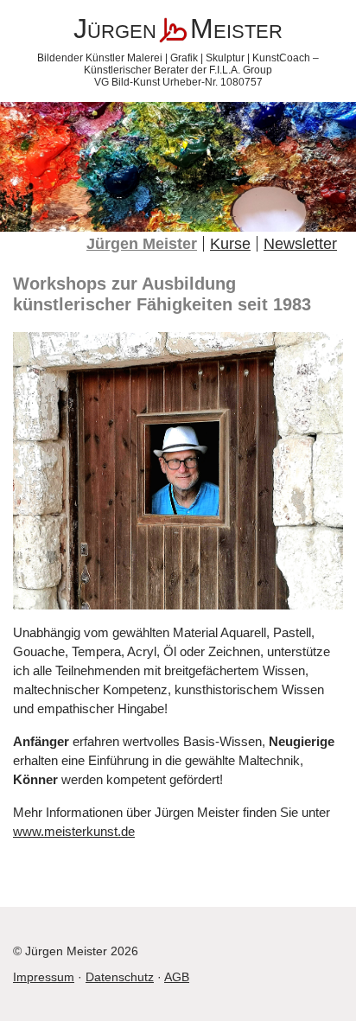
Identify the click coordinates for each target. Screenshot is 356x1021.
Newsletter (300, 244)
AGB (176, 977)
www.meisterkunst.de (74, 831)
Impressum (43, 977)
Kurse (230, 244)
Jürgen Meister (141, 244)
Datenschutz (120, 977)
